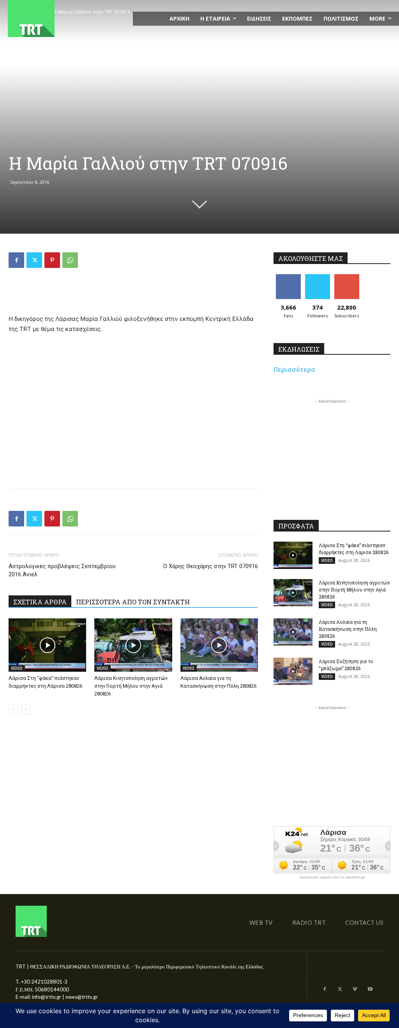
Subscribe (347, 277)
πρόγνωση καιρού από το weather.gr (332, 877)
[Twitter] (34, 260)
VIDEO (17, 668)
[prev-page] (13, 709)
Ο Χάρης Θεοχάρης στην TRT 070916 (210, 566)
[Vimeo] (354, 989)
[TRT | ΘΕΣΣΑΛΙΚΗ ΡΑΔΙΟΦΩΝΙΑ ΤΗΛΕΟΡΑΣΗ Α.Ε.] (66, 18)
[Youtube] (370, 989)
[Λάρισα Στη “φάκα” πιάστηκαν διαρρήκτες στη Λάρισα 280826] (47, 645)
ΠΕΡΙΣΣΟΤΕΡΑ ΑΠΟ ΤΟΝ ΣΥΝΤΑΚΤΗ (133, 602)
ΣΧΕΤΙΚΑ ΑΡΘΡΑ (40, 602)
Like (288, 277)
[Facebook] (16, 260)
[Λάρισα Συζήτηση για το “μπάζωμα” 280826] (293, 671)
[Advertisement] (133, 294)
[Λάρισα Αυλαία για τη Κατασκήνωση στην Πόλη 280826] (219, 645)
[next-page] (26, 709)
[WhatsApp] (70, 260)
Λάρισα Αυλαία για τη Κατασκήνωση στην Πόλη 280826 (348, 629)
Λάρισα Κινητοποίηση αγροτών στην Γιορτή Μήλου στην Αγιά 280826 (131, 686)
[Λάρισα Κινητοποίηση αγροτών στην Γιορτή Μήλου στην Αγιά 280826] (133, 645)
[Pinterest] (52, 260)
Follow (317, 277)
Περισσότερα (294, 369)
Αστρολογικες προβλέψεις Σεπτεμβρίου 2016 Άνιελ (62, 570)
